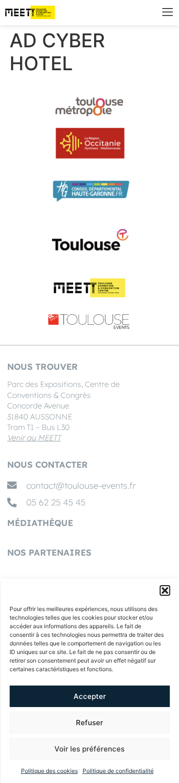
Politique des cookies (49, 770)
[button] (164, 590)
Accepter (90, 696)
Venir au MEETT (34, 437)
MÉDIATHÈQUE (40, 522)
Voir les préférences (89, 748)
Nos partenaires (49, 552)
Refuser (89, 722)
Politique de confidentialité (118, 770)
